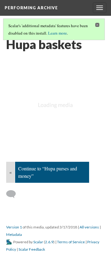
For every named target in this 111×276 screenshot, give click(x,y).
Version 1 (14, 227)
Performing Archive (31, 7)
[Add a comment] (13, 194)
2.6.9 (49, 242)
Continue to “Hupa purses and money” (47, 172)
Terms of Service (71, 242)
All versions (89, 227)
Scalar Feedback (31, 249)
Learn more (57, 33)
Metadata (14, 234)
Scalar (38, 242)
